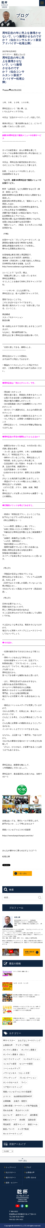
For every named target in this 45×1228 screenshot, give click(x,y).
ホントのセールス (10, 1082)
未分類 (22, 1119)
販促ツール (32, 1124)
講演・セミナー (12, 1183)
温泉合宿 (32, 1119)
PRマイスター (9, 1040)
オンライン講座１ (10, 1050)
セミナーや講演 (26, 1064)
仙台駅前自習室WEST (23, 1096)
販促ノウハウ (19, 54)
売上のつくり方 (22, 1110)
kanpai (6, 90)
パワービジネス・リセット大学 (16, 1073)
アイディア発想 (22, 1045)
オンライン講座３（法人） (14, 1054)
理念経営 (7, 1124)
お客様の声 (8, 1045)
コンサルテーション (31, 1059)
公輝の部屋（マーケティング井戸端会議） (21, 1105)
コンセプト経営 (9, 1064)
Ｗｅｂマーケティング (12, 1133)
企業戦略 (7, 1101)
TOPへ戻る (22, 1161)
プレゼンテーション (27, 1078)
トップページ (11, 1167)
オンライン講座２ (28, 1050)
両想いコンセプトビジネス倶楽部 (17, 1092)
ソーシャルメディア (11, 1068)
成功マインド (21, 1115)
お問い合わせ (31, 1177)
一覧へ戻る (22, 873)
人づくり (7, 1096)
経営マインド (19, 1124)
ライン (24, 1082)
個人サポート (11, 1177)
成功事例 (33, 1115)
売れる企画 (8, 1110)
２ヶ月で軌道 (23, 1129)
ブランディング (9, 1078)
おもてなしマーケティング (29, 1040)
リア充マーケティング (12, 1087)
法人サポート (11, 1172)
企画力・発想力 (20, 1101)
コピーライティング (11, 1059)
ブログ (28, 1167)
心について (8, 1115)
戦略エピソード (9, 1119)
